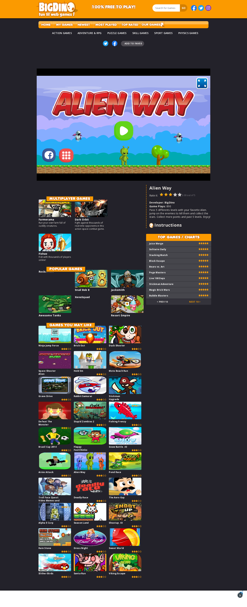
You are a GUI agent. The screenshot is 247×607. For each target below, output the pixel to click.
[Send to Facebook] (114, 43)
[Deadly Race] (90, 494)
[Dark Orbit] (91, 216)
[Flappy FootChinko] (90, 443)
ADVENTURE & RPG (90, 33)
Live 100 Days (157, 278)
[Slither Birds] (55, 570)
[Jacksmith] (127, 286)
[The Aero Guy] (125, 494)
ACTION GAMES (62, 33)
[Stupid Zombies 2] (90, 418)
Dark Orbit (82, 219)
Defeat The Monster (45, 423)
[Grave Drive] (55, 393)
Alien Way (79, 472)
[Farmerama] (55, 216)
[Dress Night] (90, 545)
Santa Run (80, 573)
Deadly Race (81, 497)
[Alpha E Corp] (55, 519)
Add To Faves (133, 43)
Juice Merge (156, 243)
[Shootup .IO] (125, 519)
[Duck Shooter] (125, 342)
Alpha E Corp (46, 522)
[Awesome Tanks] (55, 312)
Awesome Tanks (50, 315)
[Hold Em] (90, 367)
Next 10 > (195, 301)
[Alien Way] (90, 469)
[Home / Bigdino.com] (46, 24)
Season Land (81, 522)
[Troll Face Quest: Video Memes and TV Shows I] (55, 494)
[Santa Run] (90, 570)
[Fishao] (55, 250)
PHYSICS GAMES (188, 33)
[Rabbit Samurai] (90, 393)
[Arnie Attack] (55, 469)
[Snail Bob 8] (91, 286)
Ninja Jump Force (49, 345)
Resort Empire (120, 315)
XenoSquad (82, 297)
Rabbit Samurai (83, 396)
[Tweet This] (105, 43)
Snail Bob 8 (82, 290)
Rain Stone (45, 548)
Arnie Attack (46, 472)
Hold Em (78, 370)
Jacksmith (118, 290)
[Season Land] (90, 519)
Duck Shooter (117, 345)
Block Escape (157, 260)
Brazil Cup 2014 (47, 446)
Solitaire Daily (157, 249)
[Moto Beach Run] (125, 367)
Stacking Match (158, 255)
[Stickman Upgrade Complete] (125, 393)
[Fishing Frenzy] (125, 418)
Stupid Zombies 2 (84, 421)
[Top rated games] (129, 24)
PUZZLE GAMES (117, 33)
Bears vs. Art (156, 266)
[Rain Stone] (55, 545)
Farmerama (46, 219)
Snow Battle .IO (118, 446)
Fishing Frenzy (117, 421)
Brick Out (79, 345)
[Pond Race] (125, 469)
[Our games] (152, 24)
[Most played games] (106, 24)
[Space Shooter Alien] (55, 367)
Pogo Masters (157, 272)
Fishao (43, 253)
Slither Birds (46, 573)
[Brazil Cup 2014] (55, 443)
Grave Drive (46, 396)
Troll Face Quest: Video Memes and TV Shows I (49, 500)
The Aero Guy (117, 497)
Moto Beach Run (118, 370)
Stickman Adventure (161, 284)
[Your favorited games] (64, 24)
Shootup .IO (116, 522)
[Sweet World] (125, 545)
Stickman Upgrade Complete (114, 399)
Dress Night (81, 548)
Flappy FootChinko (81, 448)
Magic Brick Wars (159, 289)
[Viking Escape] (125, 570)
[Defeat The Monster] (55, 418)
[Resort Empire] (127, 312)
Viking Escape (117, 573)
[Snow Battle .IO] (125, 443)
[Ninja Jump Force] (55, 342)
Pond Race (115, 472)
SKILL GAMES (140, 33)
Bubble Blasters (158, 295)
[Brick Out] (90, 342)
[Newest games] (84, 24)
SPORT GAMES (163, 33)
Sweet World (116, 548)
